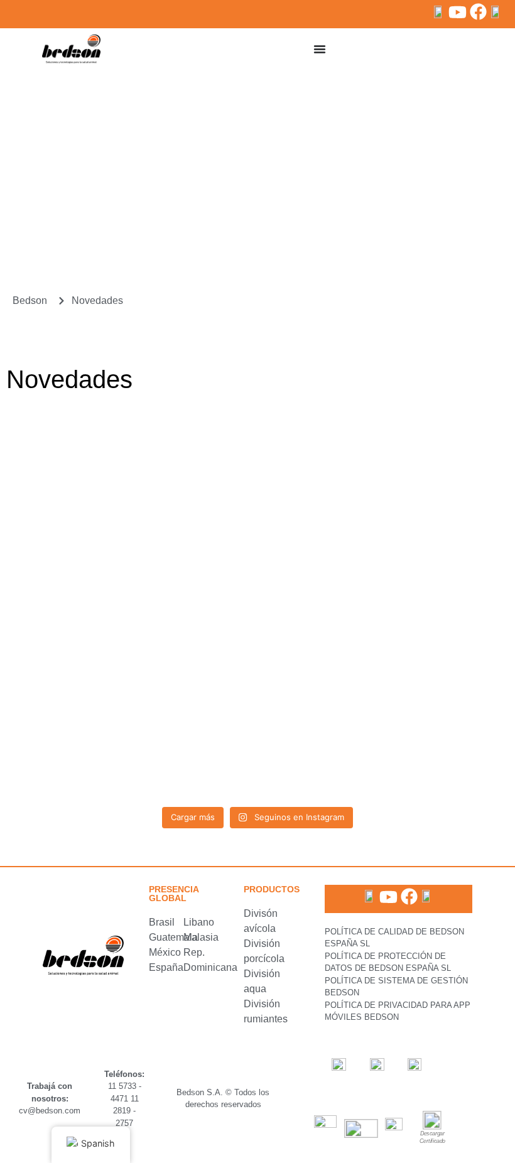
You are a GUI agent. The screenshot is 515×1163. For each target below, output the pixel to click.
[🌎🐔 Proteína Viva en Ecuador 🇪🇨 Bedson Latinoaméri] (257, 653)
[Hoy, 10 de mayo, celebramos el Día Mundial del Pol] (88, 750)
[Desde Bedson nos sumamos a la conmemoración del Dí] (88, 555)
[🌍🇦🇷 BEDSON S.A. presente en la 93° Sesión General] (427, 458)
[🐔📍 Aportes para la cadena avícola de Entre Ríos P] (88, 653)
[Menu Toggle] (319, 49)
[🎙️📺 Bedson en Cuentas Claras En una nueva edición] (257, 555)
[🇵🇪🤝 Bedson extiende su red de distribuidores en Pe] (257, 458)
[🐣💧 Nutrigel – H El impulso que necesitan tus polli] (427, 555)
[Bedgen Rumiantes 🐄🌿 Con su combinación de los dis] (427, 750)
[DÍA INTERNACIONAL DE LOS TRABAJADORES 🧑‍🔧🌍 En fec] (257, 750)
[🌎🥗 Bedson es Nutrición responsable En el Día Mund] (88, 458)
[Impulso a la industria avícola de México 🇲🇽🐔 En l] (427, 653)
